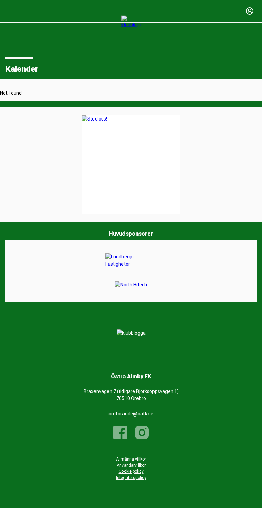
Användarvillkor (131, 465)
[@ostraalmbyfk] (142, 432)
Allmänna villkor (131, 459)
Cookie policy (131, 471)
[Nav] (13, 11)
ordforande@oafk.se (131, 414)
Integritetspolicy (131, 477)
